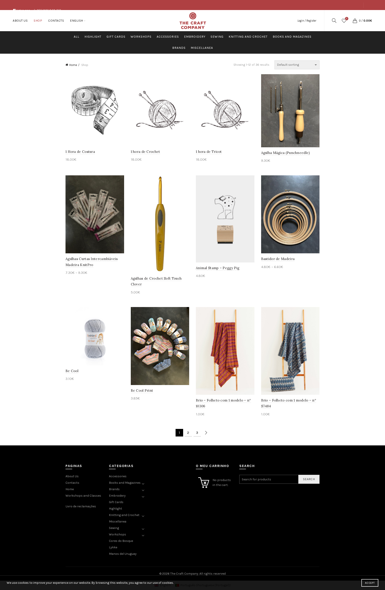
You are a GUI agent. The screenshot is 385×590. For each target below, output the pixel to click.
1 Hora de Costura (80, 152)
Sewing (217, 37)
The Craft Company (184, 574)
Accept (370, 582)
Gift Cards (115, 37)
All (76, 37)
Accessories (168, 37)
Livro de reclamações (81, 506)
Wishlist (346, 18)
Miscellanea (202, 48)
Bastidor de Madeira (278, 259)
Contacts (354, 15)
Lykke (113, 547)
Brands (179, 48)
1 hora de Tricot (209, 152)
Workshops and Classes (83, 496)
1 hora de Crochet (145, 152)
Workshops (141, 37)
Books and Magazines (292, 37)
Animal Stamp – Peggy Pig (217, 268)
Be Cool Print (142, 390)
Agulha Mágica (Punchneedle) (285, 153)
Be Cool (72, 371)
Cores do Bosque (121, 541)
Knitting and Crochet (248, 37)
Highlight (92, 37)
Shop (338, 15)
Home (73, 65)
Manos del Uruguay (123, 554)
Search (309, 479)
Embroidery (194, 37)
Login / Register (306, 20)
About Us (323, 15)
